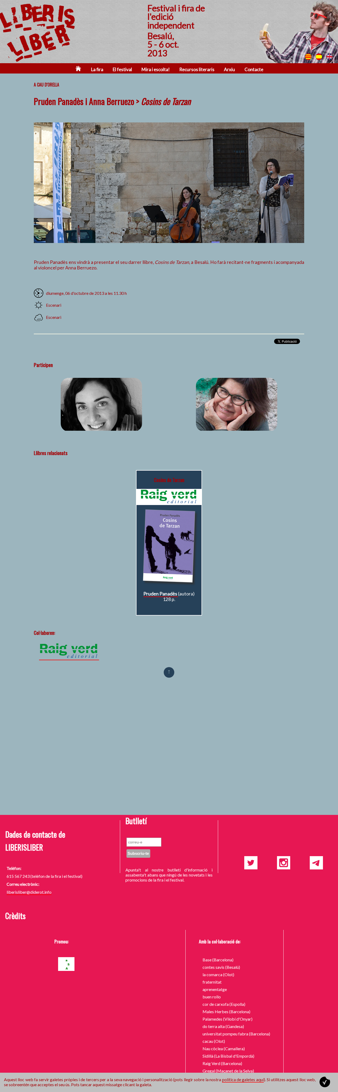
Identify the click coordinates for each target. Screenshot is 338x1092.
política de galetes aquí (243, 1079)
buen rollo (212, 996)
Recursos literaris (196, 69)
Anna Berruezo (101, 405)
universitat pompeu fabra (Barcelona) (236, 1033)
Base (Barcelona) (218, 959)
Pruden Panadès (237, 405)
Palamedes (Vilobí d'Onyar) (227, 1018)
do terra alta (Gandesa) (223, 1026)
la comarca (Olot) (218, 974)
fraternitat (212, 981)
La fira (97, 69)
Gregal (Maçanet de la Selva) (228, 1070)
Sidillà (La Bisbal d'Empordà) (228, 1055)
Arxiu (229, 69)
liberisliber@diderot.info (29, 891)
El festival (122, 69)
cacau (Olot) (214, 1041)
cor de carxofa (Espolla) (224, 1004)
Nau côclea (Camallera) (224, 1048)
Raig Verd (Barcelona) (222, 1063)
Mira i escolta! (156, 69)
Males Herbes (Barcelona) (226, 1011)
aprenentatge (215, 989)
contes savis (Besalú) (221, 967)
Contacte (254, 69)
